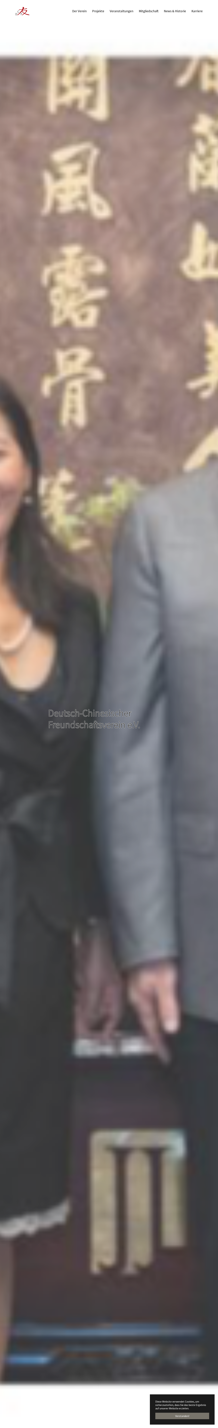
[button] (8, 714)
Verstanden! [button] (182, 1416)
